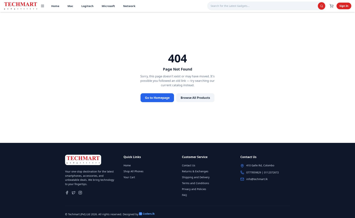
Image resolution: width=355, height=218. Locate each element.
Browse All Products (195, 98)
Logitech (87, 6)
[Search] (321, 6)
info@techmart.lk (257, 179)
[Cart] (331, 5)
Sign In (343, 6)
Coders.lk (147, 213)
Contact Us (188, 165)
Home (55, 6)
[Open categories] (42, 5)
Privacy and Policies (194, 189)
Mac (70, 6)
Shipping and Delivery (195, 177)
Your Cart (129, 177)
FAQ (184, 195)
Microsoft (108, 6)
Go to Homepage (157, 98)
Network (129, 6)
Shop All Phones (133, 171)
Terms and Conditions (195, 183)
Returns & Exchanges (195, 171)
